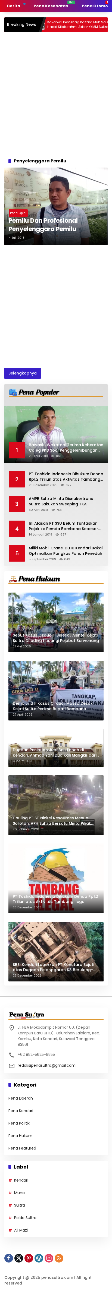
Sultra (19, 1205)
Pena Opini (18, 213)
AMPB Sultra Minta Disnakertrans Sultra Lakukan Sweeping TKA (61, 501)
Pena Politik (19, 1123)
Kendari (21, 1180)
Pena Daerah (20, 1098)
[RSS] (59, 1258)
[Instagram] (49, 1258)
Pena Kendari (20, 1110)
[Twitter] (18, 1258)
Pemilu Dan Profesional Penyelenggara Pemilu (43, 225)
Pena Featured (22, 1148)
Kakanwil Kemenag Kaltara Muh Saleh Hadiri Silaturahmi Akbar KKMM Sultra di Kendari (55, 24)
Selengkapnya (22, 373)
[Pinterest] (28, 1258)
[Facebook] (8, 1258)
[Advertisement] (56, 93)
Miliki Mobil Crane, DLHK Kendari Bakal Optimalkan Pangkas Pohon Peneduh (66, 551)
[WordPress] (39, 1258)
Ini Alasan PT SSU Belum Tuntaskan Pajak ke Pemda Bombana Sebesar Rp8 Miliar (63, 526)
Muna (19, 1192)
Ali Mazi (21, 1230)
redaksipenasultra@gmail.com (47, 1065)
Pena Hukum (20, 1135)
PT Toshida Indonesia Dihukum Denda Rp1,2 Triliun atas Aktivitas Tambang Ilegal (66, 476)
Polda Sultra (25, 1217)
